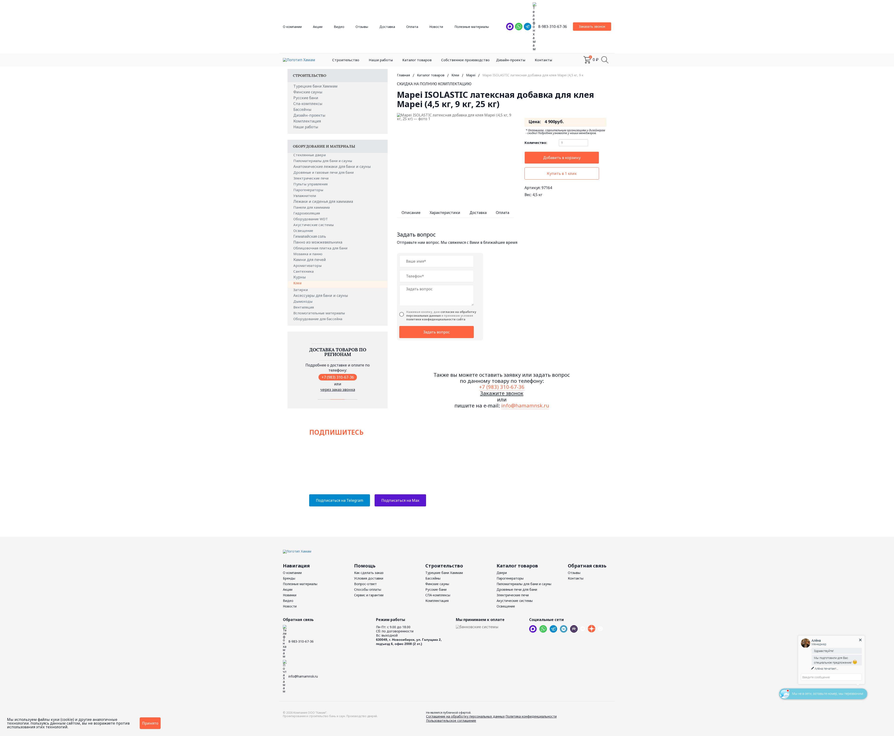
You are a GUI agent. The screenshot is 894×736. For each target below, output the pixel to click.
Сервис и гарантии (368, 595)
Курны (299, 277)
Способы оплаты (367, 589)
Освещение (303, 230)
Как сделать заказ (368, 572)
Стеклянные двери (310, 155)
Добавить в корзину (562, 157)
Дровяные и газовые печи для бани (324, 172)
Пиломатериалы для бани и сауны (323, 160)
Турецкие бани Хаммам (315, 86)
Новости (436, 26)
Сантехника (304, 271)
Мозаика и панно (308, 253)
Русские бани (305, 97)
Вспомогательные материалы (319, 313)
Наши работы (381, 60)
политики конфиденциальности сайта (435, 319)
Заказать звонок (592, 26)
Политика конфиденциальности (531, 716)
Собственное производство (465, 60)
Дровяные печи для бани (517, 589)
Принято (150, 723)
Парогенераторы (308, 189)
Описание (411, 212)
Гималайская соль (309, 236)
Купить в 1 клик (562, 173)
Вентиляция (304, 307)
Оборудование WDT (311, 219)
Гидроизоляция (307, 213)
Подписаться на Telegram (339, 500)
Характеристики (445, 212)
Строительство (345, 60)
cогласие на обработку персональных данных (441, 314)
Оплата (412, 26)
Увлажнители (305, 195)
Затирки (301, 289)
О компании (292, 26)
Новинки (289, 595)
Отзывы (362, 26)
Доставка (387, 26)
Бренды (289, 578)
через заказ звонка (337, 389)
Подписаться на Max (400, 500)
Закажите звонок (501, 393)
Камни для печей (309, 259)
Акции (317, 26)
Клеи (297, 283)
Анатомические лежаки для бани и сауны (332, 166)
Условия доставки (368, 578)
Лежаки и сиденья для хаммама (323, 201)
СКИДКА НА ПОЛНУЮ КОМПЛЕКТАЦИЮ (434, 83)
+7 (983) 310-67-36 (338, 377)
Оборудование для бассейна (318, 318)
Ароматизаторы (307, 265)
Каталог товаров (417, 60)
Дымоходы (303, 301)
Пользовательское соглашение (451, 720)
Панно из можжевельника (317, 242)
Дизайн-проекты (510, 60)
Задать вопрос (436, 332)
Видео (339, 26)
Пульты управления (310, 184)
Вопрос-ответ (365, 584)
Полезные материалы (471, 26)
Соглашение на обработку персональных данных (465, 716)
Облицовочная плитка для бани (320, 248)
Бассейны (302, 109)
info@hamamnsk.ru (525, 405)
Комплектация (307, 121)
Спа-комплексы (307, 103)
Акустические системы (314, 224)
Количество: (536, 142)
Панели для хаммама (312, 207)
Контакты (543, 60)
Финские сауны (307, 92)
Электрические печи (311, 178)
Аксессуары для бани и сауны (320, 295)
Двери (502, 572)
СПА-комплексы (437, 595)
